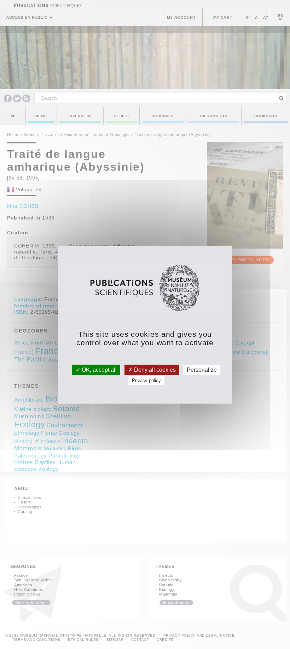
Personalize (202, 369)
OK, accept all (98, 369)
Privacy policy (146, 380)
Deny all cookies (154, 369)
